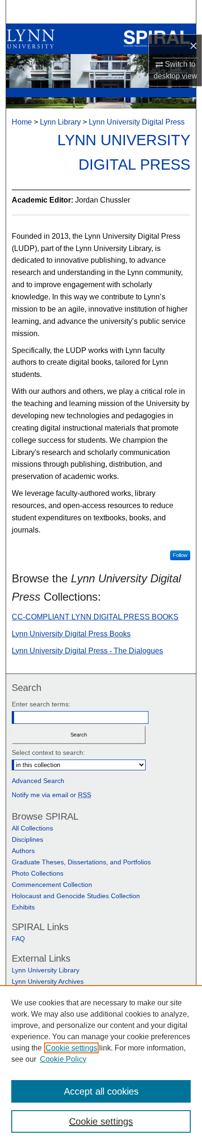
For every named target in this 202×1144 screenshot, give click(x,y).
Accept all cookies (101, 1091)
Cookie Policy (63, 1059)
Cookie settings (71, 1048)
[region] (101, 1064)
